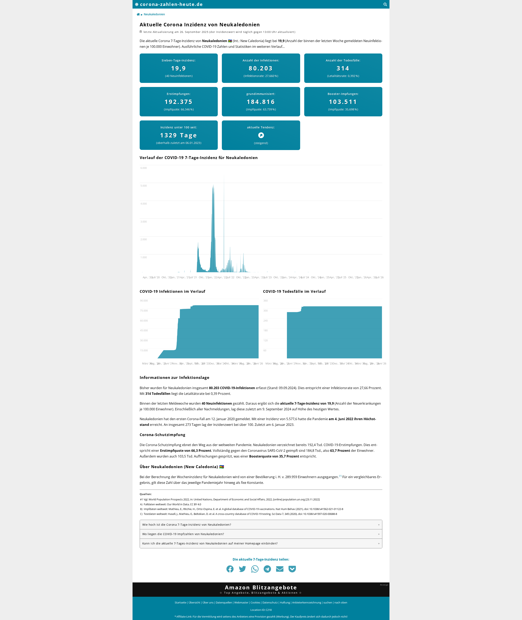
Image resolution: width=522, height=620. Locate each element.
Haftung (285, 602)
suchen (327, 602)
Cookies (255, 602)
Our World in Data (178, 504)
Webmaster (241, 602)
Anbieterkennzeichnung (306, 602)
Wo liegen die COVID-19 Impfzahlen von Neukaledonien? (183, 534)
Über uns (207, 602)
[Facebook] (230, 569)
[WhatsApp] (255, 569)
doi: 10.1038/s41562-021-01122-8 (323, 509)
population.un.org (294, 499)
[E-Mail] (279, 569)
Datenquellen (224, 602)
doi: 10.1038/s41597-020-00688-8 (317, 514)
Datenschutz (270, 602)
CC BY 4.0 (195, 504)
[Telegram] (267, 569)
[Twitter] (242, 569)
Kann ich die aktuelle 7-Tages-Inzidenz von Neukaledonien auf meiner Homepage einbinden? (210, 543)
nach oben (340, 602)
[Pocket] (292, 569)
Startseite (180, 602)
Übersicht (194, 602)
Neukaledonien (154, 14)
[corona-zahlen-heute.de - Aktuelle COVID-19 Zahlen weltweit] (138, 14)
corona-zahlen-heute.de (171, 4)
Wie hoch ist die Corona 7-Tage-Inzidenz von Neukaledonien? (186, 524)
